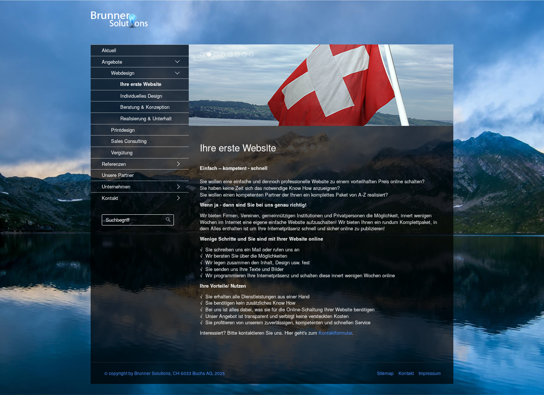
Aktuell (109, 50)
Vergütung (121, 152)
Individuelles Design (141, 95)
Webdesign (122, 72)
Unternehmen (116, 186)
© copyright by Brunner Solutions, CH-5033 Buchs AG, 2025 (164, 373)
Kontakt (110, 197)
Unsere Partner (118, 174)
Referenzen (114, 163)
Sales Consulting (129, 140)
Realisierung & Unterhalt (146, 118)
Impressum (430, 373)
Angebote (112, 61)
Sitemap (385, 373)
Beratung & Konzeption (144, 106)
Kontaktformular (335, 332)
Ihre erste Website (140, 84)
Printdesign (123, 129)
